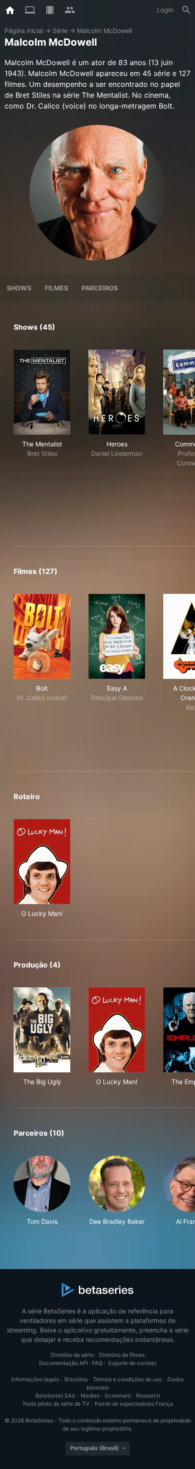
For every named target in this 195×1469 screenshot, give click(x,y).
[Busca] (186, 10)
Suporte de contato (132, 1363)
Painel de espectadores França (134, 1403)
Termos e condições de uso (127, 1379)
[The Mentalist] (42, 392)
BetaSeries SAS (55, 1395)
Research (148, 1395)
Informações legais (35, 1379)
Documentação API (63, 1363)
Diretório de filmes (122, 1354)
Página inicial (24, 30)
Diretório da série (71, 1354)
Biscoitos (76, 1379)
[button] (42, 1191)
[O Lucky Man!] (42, 861)
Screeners (118, 1395)
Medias (90, 1395)
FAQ (97, 1363)
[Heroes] (116, 392)
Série (60, 30)
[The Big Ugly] (42, 1029)
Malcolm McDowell (104, 30)
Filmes (56, 288)
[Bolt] (42, 636)
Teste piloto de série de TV (55, 1403)
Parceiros (100, 288)
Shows (19, 288)
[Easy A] (116, 636)
